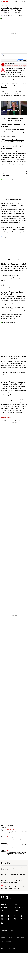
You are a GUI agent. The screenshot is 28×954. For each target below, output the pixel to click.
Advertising (4, 907)
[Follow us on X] (17, 916)
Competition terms (19, 937)
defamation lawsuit (13, 70)
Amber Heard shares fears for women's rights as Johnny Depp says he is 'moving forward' (13, 887)
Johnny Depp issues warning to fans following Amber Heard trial (13, 875)
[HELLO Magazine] (5, 2)
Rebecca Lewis (8, 54)
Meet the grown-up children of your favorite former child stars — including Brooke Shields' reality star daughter (16, 853)
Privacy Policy (20, 934)
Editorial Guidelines (6, 941)
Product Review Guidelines (8, 948)
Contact (3, 910)
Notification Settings (6, 937)
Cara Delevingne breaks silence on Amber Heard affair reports (17, 831)
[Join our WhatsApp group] (4, 923)
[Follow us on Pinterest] (17, 919)
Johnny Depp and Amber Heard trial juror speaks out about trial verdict (12, 881)
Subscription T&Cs (19, 907)
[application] (14, 108)
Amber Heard (9, 68)
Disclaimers (4, 926)
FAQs (16, 904)
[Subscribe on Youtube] (4, 919)
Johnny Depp (10, 72)
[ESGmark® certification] (10, 897)
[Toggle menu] (1, 1)
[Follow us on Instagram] (4, 916)
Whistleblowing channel (7, 934)
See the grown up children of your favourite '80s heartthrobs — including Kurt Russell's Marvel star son (16, 846)
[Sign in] (24, 1)
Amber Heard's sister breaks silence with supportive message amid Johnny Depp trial (13, 84)
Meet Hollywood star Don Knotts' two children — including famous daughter (15, 838)
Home (3, 5)
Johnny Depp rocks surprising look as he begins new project (13, 868)
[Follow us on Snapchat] (11, 919)
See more (3, 827)
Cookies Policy (13, 926)
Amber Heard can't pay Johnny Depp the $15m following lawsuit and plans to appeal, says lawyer (14, 146)
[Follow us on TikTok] (24, 916)
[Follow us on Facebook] (11, 916)
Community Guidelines (7, 930)
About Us (3, 904)
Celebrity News (11, 5)
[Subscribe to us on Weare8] (24, 919)
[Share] (25, 60)
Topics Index (18, 910)
